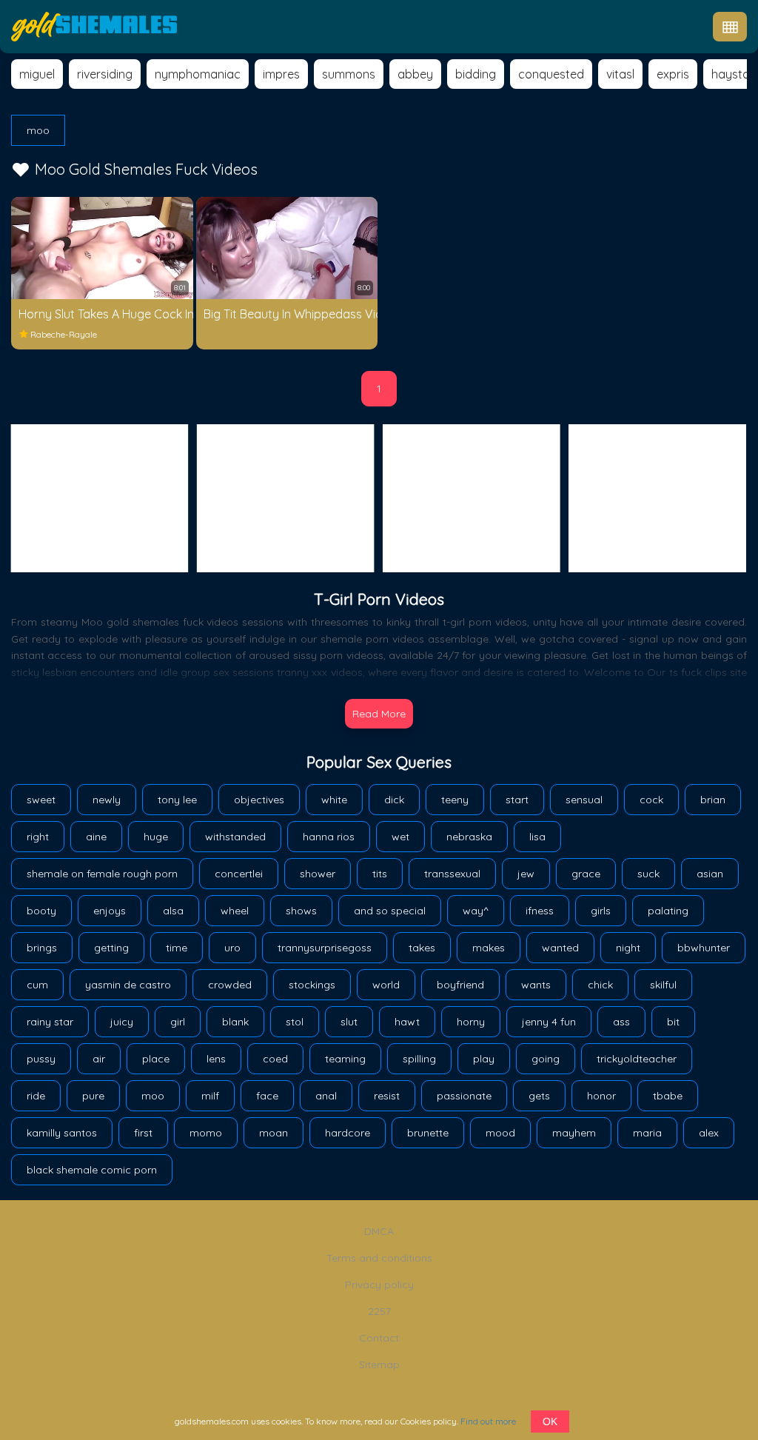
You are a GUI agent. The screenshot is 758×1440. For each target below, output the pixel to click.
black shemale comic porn (92, 1169)
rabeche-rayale (63, 334)
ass (621, 1021)
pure (93, 1095)
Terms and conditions (379, 1258)
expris (673, 74)
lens (216, 1058)
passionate (464, 1095)
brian (712, 799)
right (38, 836)
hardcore (347, 1132)
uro (232, 947)
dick (394, 799)
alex (709, 1132)
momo (206, 1132)
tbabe (667, 1095)
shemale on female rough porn (102, 873)
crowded (230, 984)
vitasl (620, 74)
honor (601, 1095)
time (176, 947)
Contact (379, 1337)
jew (525, 873)
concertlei (239, 873)
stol (294, 1021)
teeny (455, 799)
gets (539, 1095)
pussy (41, 1058)
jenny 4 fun (549, 1021)
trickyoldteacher (637, 1058)
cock (651, 799)
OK (550, 1421)
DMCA (379, 1231)
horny (471, 1021)
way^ (476, 910)
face (267, 1095)
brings (42, 947)
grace (585, 873)
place (156, 1058)
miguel (37, 74)
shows (301, 910)
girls (601, 910)
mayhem (574, 1132)
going (545, 1058)
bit (673, 1021)
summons (348, 74)
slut (349, 1021)
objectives (259, 799)
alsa (173, 910)
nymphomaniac (198, 74)
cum (37, 984)
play (483, 1058)
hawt (407, 1021)
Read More (379, 713)
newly (107, 799)
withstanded (235, 836)
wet (400, 836)
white (334, 799)
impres (281, 74)
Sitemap (379, 1364)
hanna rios (329, 836)
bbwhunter (703, 947)
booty (41, 910)
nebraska (469, 836)
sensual (584, 799)
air (99, 1058)
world (386, 984)
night (628, 947)
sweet (41, 799)
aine (96, 836)
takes (422, 947)
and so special (390, 910)
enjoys (109, 910)
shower (317, 873)
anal (326, 1095)
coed (275, 1058)
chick (600, 984)
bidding (475, 74)
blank (235, 1021)
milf (210, 1095)
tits (379, 873)
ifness (540, 910)
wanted (560, 947)
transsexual (452, 873)
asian (710, 873)
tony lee (177, 799)
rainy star (50, 1021)
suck (648, 873)
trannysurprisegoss (325, 947)
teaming (345, 1058)
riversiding (105, 74)
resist (387, 1095)
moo (38, 130)
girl (177, 1021)
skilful (663, 984)
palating (668, 910)
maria (647, 1132)
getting (111, 947)
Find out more (488, 1421)
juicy (121, 1021)
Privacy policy (379, 1284)
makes (488, 947)
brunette (428, 1132)
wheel (235, 910)
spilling (419, 1058)
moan (273, 1132)
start (517, 799)
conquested (551, 74)
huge (156, 836)
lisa (537, 836)
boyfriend (460, 984)
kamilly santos (62, 1132)
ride (36, 1095)
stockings (312, 984)
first (143, 1132)
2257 (379, 1311)
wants (536, 984)
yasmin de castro (128, 984)
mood (500, 1132)
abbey (415, 74)
